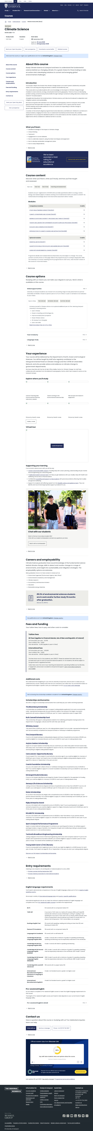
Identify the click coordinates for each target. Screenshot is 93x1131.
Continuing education (46, 1104)
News (61, 5)
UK (15, 1)
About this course (11, 65)
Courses (9, 16)
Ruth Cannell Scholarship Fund (38, 717)
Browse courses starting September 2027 (40, 871)
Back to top (31, 148)
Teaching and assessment (58, 187)
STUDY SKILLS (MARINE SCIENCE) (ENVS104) (41, 210)
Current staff (29, 1093)
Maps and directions (81, 1105)
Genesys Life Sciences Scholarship (39, 783)
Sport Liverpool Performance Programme (42, 824)
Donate (70, 5)
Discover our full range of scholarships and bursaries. (41, 853)
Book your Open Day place (13, 49)
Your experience (11, 77)
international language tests (47, 896)
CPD (41, 1102)
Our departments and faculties (63, 1103)
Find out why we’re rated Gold (77, 159)
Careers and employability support (38, 471)
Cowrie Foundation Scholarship (38, 764)
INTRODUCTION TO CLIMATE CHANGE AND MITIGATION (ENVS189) (48, 231)
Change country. (58, 618)
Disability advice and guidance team (68, 483)
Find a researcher (59, 1098)
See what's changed (48, 1079)
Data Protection (45, 1123)
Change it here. (57, 56)
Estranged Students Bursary (37, 775)
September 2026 (38, 39)
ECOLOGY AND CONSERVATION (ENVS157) (41, 227)
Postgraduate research (44, 1096)
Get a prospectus (30, 49)
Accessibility (8, 1123)
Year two (37, 187)
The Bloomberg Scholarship (36, 707)
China (19, 1)
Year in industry (32, 335)
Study (9, 21)
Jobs (65, 5)
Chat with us (31, 1028)
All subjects (57, 1105)
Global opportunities (34, 289)
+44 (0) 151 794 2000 (81, 1100)
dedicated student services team (39, 475)
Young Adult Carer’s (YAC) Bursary (39, 845)
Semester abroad (53, 301)
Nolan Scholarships (33, 792)
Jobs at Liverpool (59, 1091)
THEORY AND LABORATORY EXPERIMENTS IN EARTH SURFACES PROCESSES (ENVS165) (53, 223)
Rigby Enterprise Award (35, 803)
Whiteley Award (32, 726)
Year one (29, 187)
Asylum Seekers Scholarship (37, 743)
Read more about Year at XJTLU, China (40, 325)
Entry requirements (12, 91)
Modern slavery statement (58, 1123)
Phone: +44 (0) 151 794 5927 (61, 1028)
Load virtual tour (57, 446)
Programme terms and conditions (65, 1079)
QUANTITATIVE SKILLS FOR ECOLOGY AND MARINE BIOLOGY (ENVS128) (49, 246)
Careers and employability (10, 82)
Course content (11, 69)
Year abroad (41, 301)
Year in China (32, 301)
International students (46, 1107)
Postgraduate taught (46, 1093)
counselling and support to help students (47, 479)
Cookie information (33, 1123)
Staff (81, 5)
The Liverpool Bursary (34, 735)
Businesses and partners (30, 1099)
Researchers (29, 1102)
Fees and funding (11, 87)
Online (30, 1)
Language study (32, 340)
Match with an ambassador (37, 543)
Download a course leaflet (46, 49)
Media (27, 1104)
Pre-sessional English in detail (37, 1003)
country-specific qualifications (67, 896)
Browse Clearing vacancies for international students (43, 874)
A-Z (73, 5)
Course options (10, 73)
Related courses (62, 49)
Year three (45, 187)
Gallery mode (31, 421)
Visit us (77, 1107)
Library (56, 1093)
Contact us (9, 96)
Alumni (77, 5)
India (25, 1)
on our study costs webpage (72, 685)
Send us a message (44, 1028)
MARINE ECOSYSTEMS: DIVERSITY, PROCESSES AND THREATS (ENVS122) (49, 218)
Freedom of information (20, 1123)
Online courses (44, 1100)
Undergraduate (16, 21)
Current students (31, 1091)
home (6, 22)
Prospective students (32, 1095)
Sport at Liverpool (59, 1095)
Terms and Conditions (73, 1123)
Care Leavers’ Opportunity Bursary (39, 754)
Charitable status (10, 1126)
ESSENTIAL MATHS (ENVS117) (37, 242)
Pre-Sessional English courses (46, 902)
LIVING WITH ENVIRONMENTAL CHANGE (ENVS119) (43, 250)
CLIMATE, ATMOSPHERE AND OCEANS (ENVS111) (42, 214)
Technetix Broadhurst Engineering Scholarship (44, 834)
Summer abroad (65, 301)
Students (86, 5)
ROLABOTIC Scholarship (35, 813)
